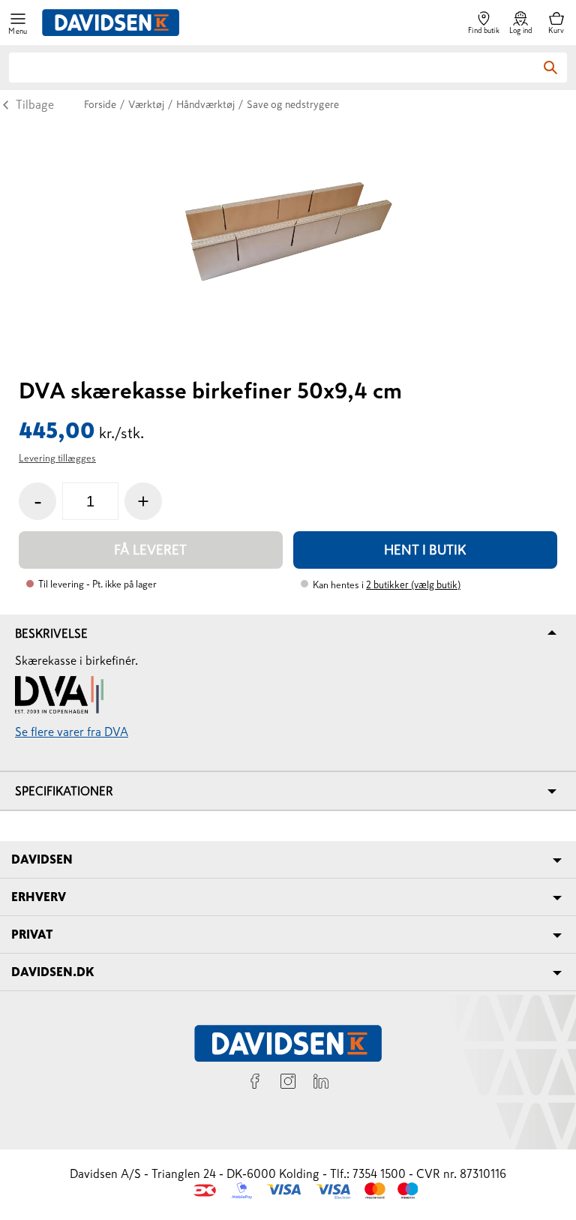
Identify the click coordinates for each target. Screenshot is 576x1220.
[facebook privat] (255, 1083)
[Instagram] (288, 1083)
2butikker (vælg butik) (413, 585)
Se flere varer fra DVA (71, 732)
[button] (18, 23)
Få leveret (150, 550)
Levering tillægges (57, 458)
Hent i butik (425, 550)
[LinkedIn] (321, 1083)
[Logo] (110, 22)
